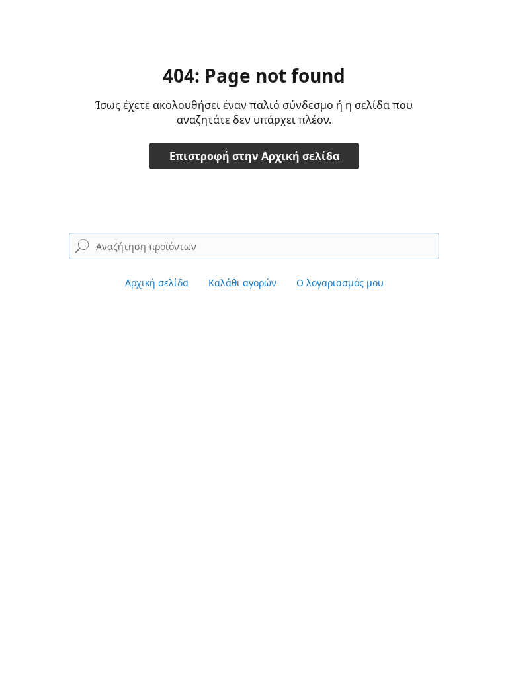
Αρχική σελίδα (157, 282)
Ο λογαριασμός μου (340, 282)
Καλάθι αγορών (242, 282)
